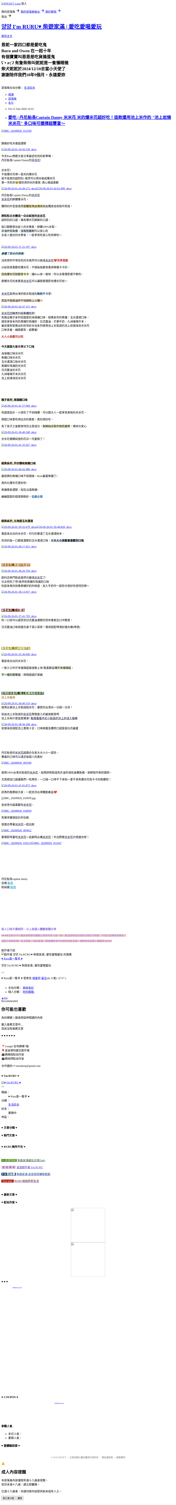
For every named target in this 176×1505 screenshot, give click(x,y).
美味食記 (28, 987)
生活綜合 (29, 87)
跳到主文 (6, 36)
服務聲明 (120, 1457)
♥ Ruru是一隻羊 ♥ (12, 958)
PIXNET (62, 1457)
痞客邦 (36, 978)
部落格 (12, 98)
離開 (20, 1498)
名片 (11, 102)
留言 (44, 978)
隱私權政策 (107, 1457)
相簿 (11, 94)
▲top (4, 997)
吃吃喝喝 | (29, 991)
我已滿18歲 (8, 1498)
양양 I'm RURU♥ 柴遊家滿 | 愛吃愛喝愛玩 (51, 27)
